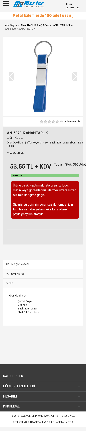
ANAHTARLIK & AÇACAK (35, 25)
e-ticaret (33, 422)
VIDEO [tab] (10, 283)
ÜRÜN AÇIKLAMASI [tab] (17, 264)
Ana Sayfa (11, 25)
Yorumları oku (70, 121)
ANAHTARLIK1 (61, 25)
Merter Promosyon (37, 416)
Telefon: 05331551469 (72, 6)
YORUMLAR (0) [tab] (15, 273)
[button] (74, 76)
